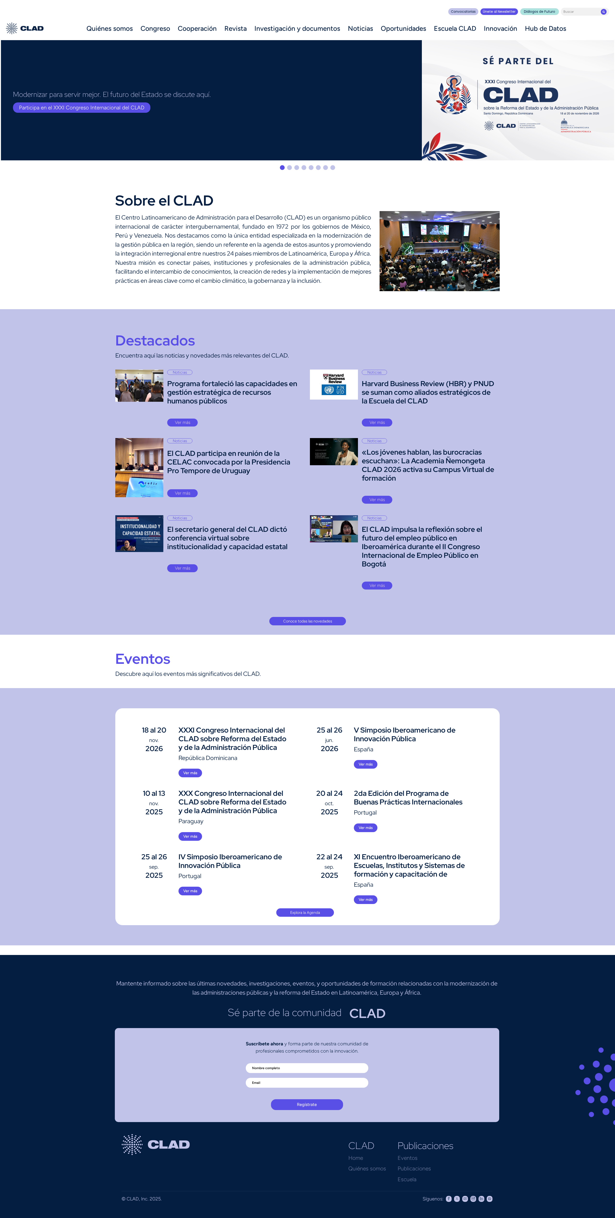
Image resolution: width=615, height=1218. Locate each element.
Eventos (408, 1158)
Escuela (407, 1179)
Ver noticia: (32, 107)
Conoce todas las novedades (307, 621)
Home (355, 1158)
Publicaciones (414, 1168)
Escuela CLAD (455, 28)
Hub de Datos (545, 28)
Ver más (182, 422)
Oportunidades (403, 28)
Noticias (360, 28)
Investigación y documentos (297, 28)
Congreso (155, 28)
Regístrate (307, 1104)
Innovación (500, 28)
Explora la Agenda (305, 912)
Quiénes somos (109, 28)
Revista (235, 28)
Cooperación (197, 28)
